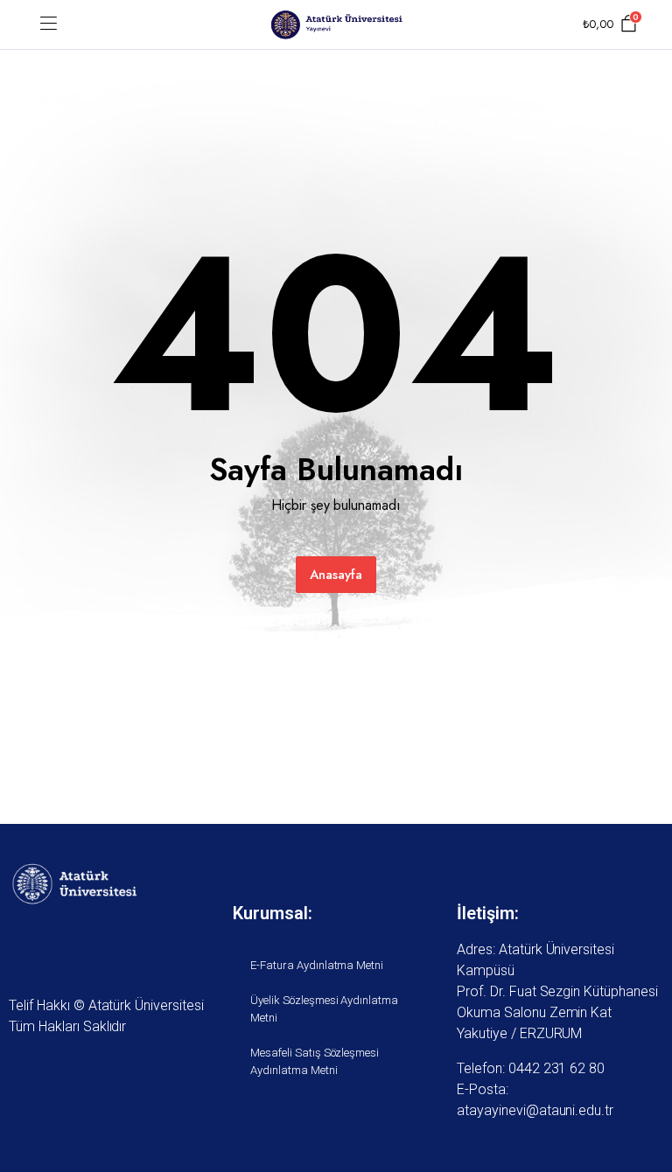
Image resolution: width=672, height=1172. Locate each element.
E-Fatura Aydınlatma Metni (316, 965)
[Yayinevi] (336, 24)
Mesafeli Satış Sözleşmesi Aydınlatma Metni (314, 1061)
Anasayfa (336, 574)
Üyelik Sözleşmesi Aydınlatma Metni (324, 1009)
